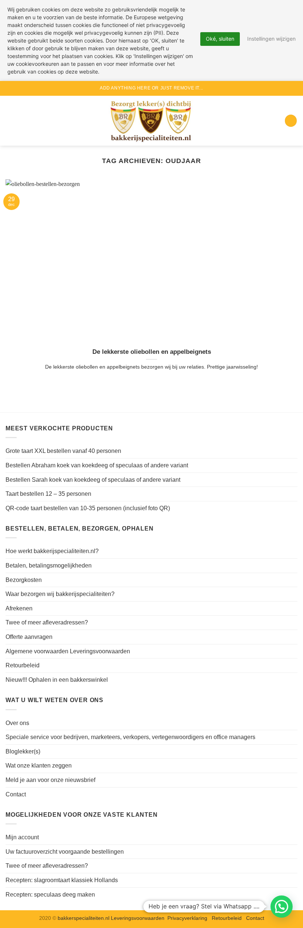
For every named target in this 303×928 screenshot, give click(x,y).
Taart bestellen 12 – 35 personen (48, 494)
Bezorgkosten (24, 580)
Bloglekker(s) (23, 751)
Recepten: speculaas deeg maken (50, 894)
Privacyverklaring (187, 918)
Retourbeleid (23, 665)
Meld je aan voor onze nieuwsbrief (50, 780)
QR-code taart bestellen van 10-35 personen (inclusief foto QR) (88, 508)
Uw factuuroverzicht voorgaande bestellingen (65, 852)
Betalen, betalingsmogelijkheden (49, 565)
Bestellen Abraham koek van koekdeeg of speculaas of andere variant (97, 465)
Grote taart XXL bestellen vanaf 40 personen (63, 451)
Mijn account (22, 837)
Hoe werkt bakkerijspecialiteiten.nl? (52, 551)
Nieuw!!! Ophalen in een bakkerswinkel (57, 680)
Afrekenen (19, 608)
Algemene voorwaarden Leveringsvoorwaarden (68, 651)
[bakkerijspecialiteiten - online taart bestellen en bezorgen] (151, 121)
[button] (10, 121)
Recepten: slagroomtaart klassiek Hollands (62, 880)
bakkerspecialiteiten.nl (84, 918)
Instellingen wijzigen (271, 38)
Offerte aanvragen (29, 637)
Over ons (17, 723)
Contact (16, 794)
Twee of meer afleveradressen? (47, 622)
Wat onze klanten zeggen (39, 765)
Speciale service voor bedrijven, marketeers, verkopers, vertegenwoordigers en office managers (130, 737)
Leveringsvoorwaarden (137, 918)
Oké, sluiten (220, 38)
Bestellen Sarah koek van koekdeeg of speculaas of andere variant (93, 480)
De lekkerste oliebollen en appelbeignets (151, 351)
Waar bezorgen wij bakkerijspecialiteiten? (60, 594)
